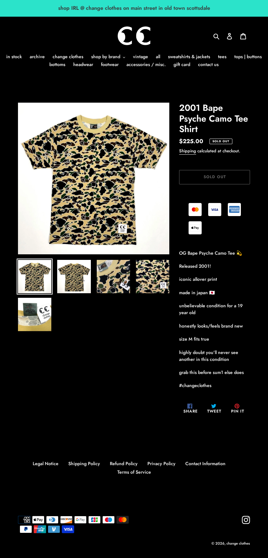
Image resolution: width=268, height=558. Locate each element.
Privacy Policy (161, 463)
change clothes (238, 543)
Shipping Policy (84, 463)
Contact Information (205, 463)
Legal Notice (46, 463)
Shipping (187, 151)
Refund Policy (124, 463)
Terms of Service (134, 472)
